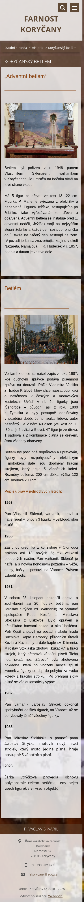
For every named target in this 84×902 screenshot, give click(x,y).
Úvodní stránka (15, 48)
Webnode (55, 896)
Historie (37, 48)
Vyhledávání (62, 7)
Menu (74, 7)
